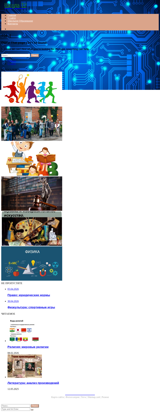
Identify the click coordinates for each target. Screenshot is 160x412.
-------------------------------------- (80, 394)
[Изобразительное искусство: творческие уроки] (80, 228)
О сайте (12, 18)
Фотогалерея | (73, 397)
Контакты (13, 23)
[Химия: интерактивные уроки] (80, 158)
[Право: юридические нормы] (80, 193)
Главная (12, 15)
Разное (105, 397)
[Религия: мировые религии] (83, 330)
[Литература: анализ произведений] (83, 366)
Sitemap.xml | (95, 397)
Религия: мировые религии (28, 347)
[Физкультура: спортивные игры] (80, 89)
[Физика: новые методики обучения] (80, 263)
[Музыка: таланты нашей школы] (80, 124)
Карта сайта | (58, 397)
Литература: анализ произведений (33, 383)
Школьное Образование (20, 21)
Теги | (84, 397)
